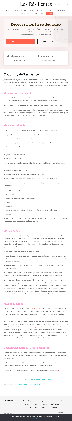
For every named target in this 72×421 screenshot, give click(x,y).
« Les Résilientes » (36, 308)
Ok (36, 418)
